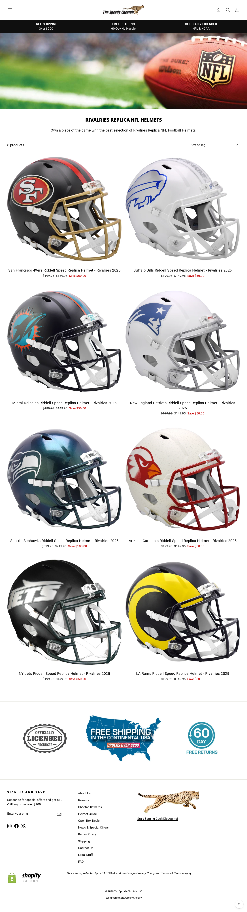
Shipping (84, 841)
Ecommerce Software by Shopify (123, 897)
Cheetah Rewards (90, 807)
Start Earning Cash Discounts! (157, 818)
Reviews (83, 800)
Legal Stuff (85, 855)
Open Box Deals (89, 820)
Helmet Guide (87, 814)
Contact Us (85, 848)
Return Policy (87, 834)
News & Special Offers (93, 827)
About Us (84, 793)
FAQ (81, 861)
